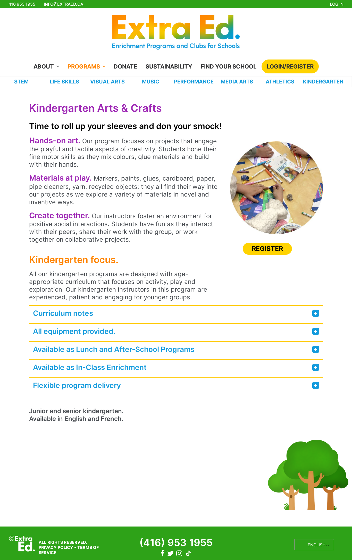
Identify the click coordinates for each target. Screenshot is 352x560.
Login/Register (290, 66)
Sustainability (169, 66)
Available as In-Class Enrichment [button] (90, 367)
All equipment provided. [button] (74, 331)
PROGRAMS (84, 66)
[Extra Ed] (176, 34)
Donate (125, 66)
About (43, 66)
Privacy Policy (56, 547)
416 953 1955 (22, 4)
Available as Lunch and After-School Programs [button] (113, 349)
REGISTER (267, 248)
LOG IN (336, 4)
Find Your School (228, 66)
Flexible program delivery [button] (77, 385)
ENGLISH (316, 544)
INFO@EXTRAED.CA (63, 4)
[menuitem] (47, 66)
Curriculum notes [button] (63, 313)
